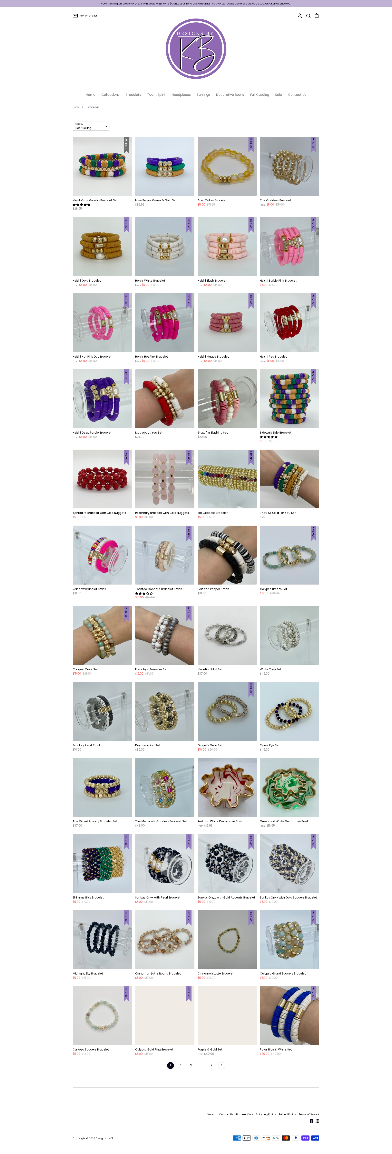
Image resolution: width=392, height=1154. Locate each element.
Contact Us (297, 94)
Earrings (203, 94)
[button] (82, 205)
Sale (278, 94)
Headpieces (181, 94)
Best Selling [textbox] (83, 128)
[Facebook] (310, 1121)
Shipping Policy (266, 1114)
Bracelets (133, 94)
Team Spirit (156, 94)
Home (90, 94)
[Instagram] (316, 1121)
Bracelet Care (244, 1114)
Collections (110, 94)
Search (211, 1114)
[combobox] (91, 126)
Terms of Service (309, 1114)
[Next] (221, 1066)
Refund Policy (287, 1114)
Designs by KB (105, 1138)
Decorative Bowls (230, 94)
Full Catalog (259, 94)
